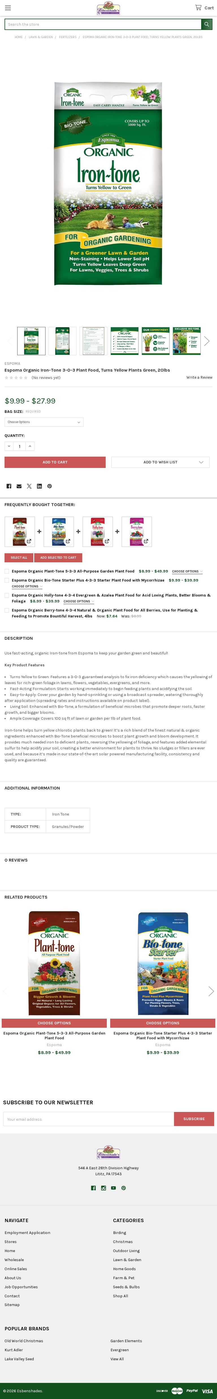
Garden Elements (126, 1341)
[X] (29, 486)
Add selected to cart (58, 557)
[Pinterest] (49, 486)
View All (117, 1359)
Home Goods (124, 1268)
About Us (13, 1278)
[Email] (19, 486)
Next (206, 341)
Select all (19, 557)
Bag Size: (23, 411)
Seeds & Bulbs (126, 1287)
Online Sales (16, 1268)
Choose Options (185, 571)
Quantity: (15, 435)
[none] (108, 184)
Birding (119, 1232)
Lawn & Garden (127, 1259)
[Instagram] (103, 1188)
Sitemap (12, 1304)
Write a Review (199, 377)
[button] (160, 462)
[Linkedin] (39, 486)
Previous (10, 341)
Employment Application (27, 1232)
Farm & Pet (123, 1278)
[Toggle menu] (8, 8)
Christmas (123, 1241)
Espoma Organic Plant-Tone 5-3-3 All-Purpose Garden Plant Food (73, 571)
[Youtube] (113, 1188)
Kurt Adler (14, 1350)
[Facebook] (9, 486)
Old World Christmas (24, 1341)
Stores (11, 1241)
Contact (12, 1296)
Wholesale (14, 1259)
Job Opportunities (21, 1287)
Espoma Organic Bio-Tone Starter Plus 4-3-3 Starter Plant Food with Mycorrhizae (88, 580)
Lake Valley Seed (19, 1359)
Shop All (120, 1296)
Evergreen (119, 1350)
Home (10, 1250)
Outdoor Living (126, 1250)
